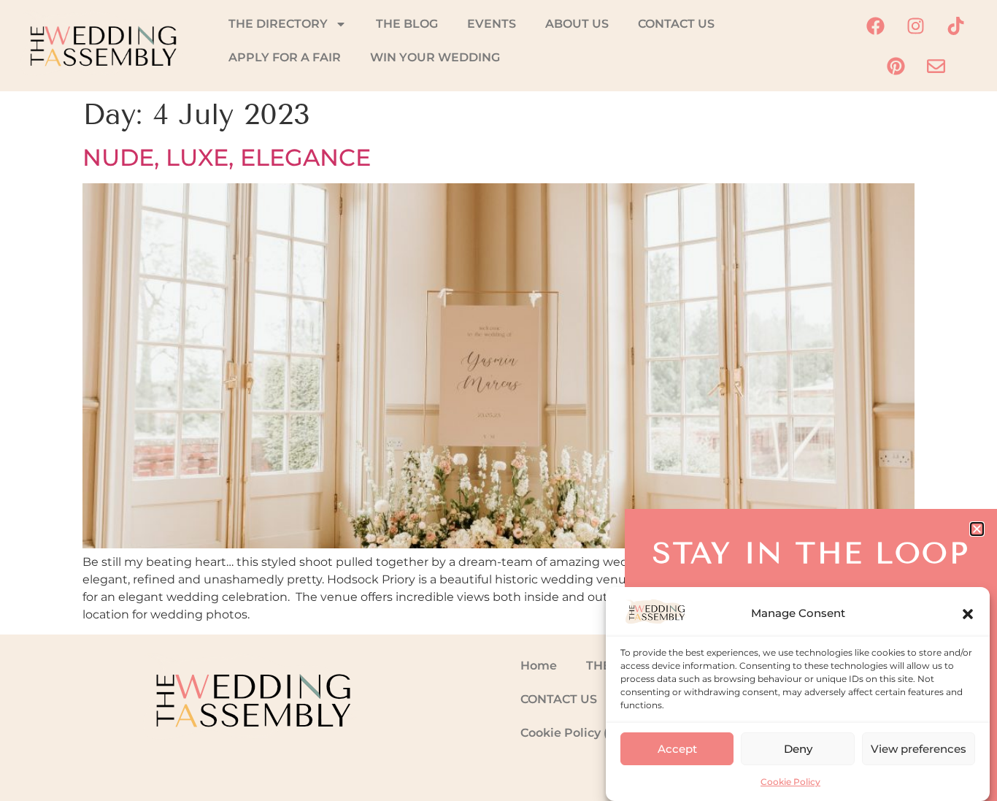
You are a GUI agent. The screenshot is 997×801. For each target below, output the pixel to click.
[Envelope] (935, 65)
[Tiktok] (956, 25)
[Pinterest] (895, 65)
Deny (798, 749)
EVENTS (491, 24)
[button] (968, 614)
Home (538, 665)
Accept (677, 749)
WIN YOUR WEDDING (435, 57)
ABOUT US (577, 24)
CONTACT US (676, 24)
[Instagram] (916, 25)
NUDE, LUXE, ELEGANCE (226, 157)
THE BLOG (407, 24)
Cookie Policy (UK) (575, 733)
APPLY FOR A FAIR (284, 57)
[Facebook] (876, 25)
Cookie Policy (790, 781)
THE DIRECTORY (278, 24)
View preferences (918, 749)
